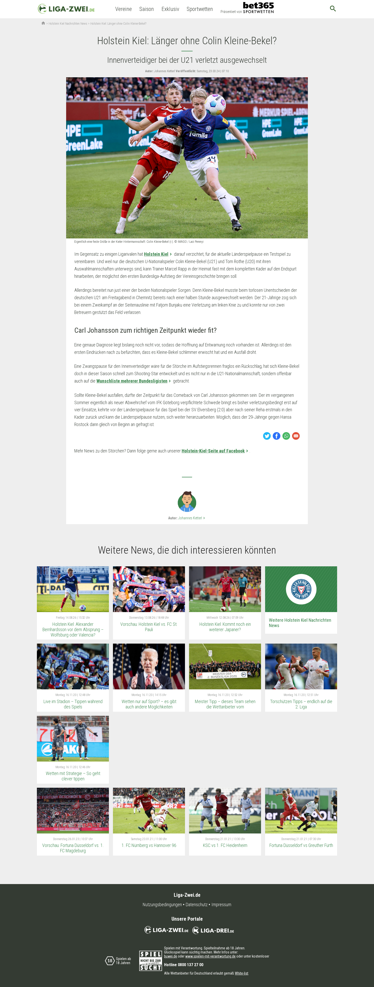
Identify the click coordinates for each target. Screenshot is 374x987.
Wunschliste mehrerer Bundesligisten (131, 381)
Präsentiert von (231, 12)
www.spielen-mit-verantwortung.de (210, 956)
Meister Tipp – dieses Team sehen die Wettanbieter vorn (225, 704)
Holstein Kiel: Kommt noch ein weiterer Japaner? (225, 626)
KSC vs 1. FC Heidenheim (225, 845)
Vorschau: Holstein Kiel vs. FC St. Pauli (149, 626)
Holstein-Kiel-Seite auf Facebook (213, 450)
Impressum (221, 904)
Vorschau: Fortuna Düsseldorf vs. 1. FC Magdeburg (73, 848)
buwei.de (170, 956)
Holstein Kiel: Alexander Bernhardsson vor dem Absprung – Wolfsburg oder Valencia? (73, 629)
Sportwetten (200, 9)
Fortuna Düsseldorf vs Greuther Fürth (301, 845)
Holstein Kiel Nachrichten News (68, 23)
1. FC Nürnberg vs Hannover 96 (149, 845)
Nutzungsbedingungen (162, 904)
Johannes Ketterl (192, 518)
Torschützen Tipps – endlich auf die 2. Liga (301, 704)
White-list (241, 973)
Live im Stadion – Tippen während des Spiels (73, 704)
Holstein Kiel (156, 254)
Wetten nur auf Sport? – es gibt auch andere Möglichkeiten (149, 704)
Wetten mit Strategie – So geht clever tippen (73, 776)
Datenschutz (197, 904)
